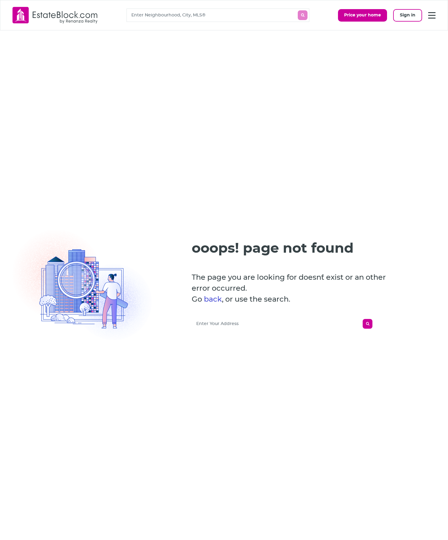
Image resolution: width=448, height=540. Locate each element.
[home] (55, 15)
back (213, 299)
